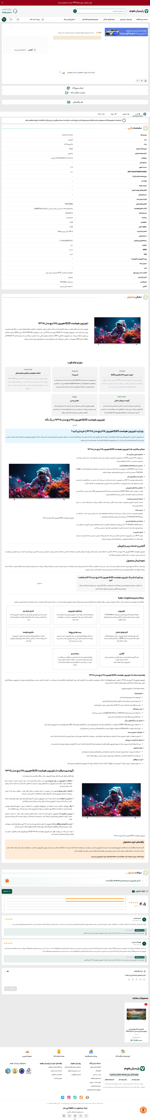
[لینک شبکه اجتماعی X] (80, 1116)
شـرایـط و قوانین (76, 1074)
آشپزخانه (98, 1071)
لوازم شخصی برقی (95, 1067)
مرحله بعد (12, 988)
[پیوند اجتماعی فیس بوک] (86, 1116)
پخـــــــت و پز (97, 1074)
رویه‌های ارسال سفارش (55, 1067)
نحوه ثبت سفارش (57, 1074)
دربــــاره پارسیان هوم (74, 1071)
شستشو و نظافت (96, 1078)
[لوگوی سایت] (138, 11)
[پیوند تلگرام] (64, 1116)
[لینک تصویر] (144, 114)
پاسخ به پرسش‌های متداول (73, 1067)
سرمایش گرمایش (96, 1086)
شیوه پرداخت (58, 1078)
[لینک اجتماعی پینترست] (75, 1116)
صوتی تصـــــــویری (95, 1082)
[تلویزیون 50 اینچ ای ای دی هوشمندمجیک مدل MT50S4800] (136, 1014)
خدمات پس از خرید (56, 1071)
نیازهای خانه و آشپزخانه (94, 1090)
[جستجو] (75, 11)
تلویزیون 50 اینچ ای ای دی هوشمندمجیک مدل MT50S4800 (136, 1030)
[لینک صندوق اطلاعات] (121, 615)
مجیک (136, 1034)
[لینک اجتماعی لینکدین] (69, 1116)
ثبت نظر (5, 891)
